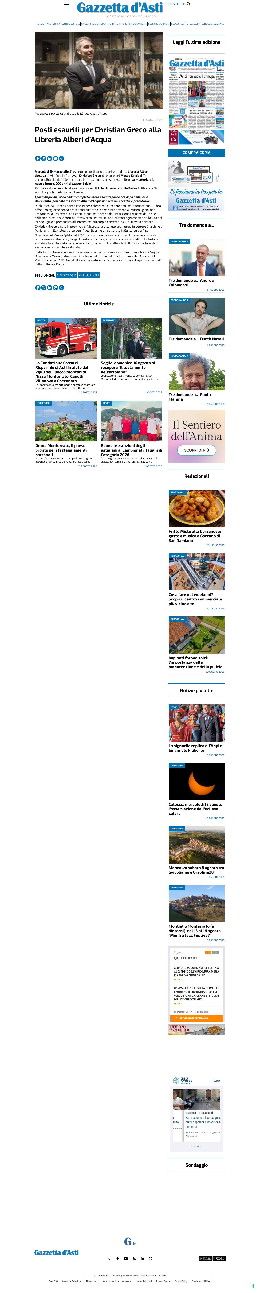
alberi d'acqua (66, 275)
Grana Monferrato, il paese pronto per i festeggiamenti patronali (61, 450)
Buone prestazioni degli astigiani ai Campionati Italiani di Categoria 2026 (131, 450)
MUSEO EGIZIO (89, 275)
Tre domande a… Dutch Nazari (196, 338)
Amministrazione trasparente (117, 1281)
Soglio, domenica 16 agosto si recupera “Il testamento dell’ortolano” (128, 367)
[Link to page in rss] (134, 1258)
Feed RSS (53, 1281)
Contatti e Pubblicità (72, 1281)
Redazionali (177, 23)
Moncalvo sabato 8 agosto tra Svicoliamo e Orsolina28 (196, 869)
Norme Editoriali (144, 1281)
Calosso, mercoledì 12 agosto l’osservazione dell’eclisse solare (195, 809)
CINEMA (85, 23)
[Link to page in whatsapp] (55, 158)
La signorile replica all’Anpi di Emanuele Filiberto (196, 747)
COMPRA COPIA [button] (197, 152)
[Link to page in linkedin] (49, 158)
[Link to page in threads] (61, 158)
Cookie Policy (181, 1281)
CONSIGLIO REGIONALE (213, 23)
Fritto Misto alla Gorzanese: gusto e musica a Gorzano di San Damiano (195, 536)
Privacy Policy (163, 1281)
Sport (111, 23)
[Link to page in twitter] (43, 158)
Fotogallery (193, 23)
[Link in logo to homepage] (66, 1252)
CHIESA (56, 23)
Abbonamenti (92, 1281)
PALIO (49, 23)
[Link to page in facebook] (38, 158)
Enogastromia (98, 23)
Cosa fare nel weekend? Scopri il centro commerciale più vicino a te (195, 599)
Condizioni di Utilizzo (201, 1281)
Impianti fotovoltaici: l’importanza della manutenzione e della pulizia (196, 662)
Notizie (40, 23)
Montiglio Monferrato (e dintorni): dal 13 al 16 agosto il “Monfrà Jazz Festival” (196, 931)
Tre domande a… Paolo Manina (190, 396)
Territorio (121, 23)
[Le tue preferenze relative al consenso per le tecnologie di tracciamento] (253, 1286)
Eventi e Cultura (71, 23)
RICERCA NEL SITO (175, 4)
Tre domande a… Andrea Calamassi (191, 282)
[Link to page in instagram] (109, 1258)
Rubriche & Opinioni (159, 23)
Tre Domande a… (138, 23)
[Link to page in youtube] (126, 1258)
